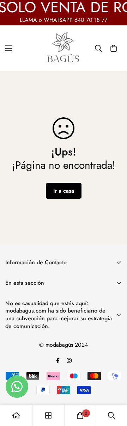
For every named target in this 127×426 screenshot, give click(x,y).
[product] (16, 415)
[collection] (48, 415)
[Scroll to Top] (114, 389)
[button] (113, 48)
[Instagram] (69, 360)
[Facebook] (58, 360)
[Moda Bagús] (63, 48)
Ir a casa (63, 191)
